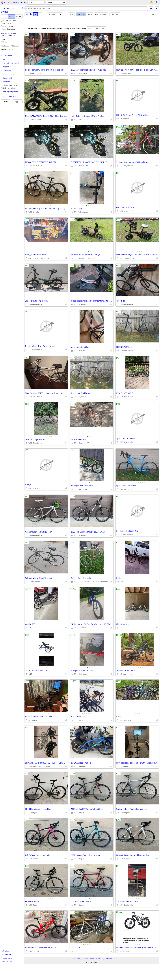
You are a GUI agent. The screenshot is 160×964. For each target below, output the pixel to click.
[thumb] (31, 14)
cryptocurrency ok (10, 85)
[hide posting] (65, 73)
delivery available (10, 88)
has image (7, 23)
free (5, 42)
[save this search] (157, 8)
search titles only (9, 21)
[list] (26, 14)
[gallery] (35, 14)
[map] (40, 14)
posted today (8, 26)
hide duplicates (9, 29)
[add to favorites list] (26, 73)
